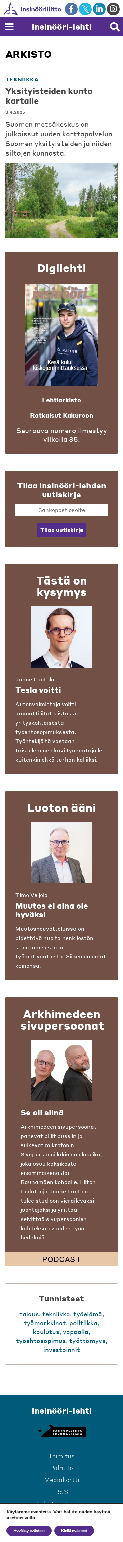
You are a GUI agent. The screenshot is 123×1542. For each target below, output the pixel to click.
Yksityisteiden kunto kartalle (49, 95)
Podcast (61, 1259)
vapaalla (75, 1332)
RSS (61, 1492)
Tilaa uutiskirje (61, 529)
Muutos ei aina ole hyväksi (51, 910)
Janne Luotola (34, 679)
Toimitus (61, 1456)
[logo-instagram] (113, 9)
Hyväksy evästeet (29, 1530)
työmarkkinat (45, 1323)
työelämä (87, 1314)
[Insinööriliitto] (54, 8)
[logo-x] (85, 9)
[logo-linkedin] (99, 9)
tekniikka (21, 79)
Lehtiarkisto (61, 400)
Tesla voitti (38, 690)
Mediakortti (61, 1480)
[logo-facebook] (71, 9)
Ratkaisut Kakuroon (61, 415)
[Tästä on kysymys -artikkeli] (61, 637)
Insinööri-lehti (62, 26)
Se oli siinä (42, 1112)
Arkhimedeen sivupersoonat (62, 1019)
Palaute (61, 1468)
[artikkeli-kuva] (61, 200)
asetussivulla (20, 1518)
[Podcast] (61, 1070)
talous (29, 1314)
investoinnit (61, 1349)
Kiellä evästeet (74, 1530)
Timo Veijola (31, 894)
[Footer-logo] (61, 1431)
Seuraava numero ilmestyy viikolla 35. (61, 434)
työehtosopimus (41, 1340)
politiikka (83, 1323)
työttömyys (87, 1340)
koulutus (46, 1332)
